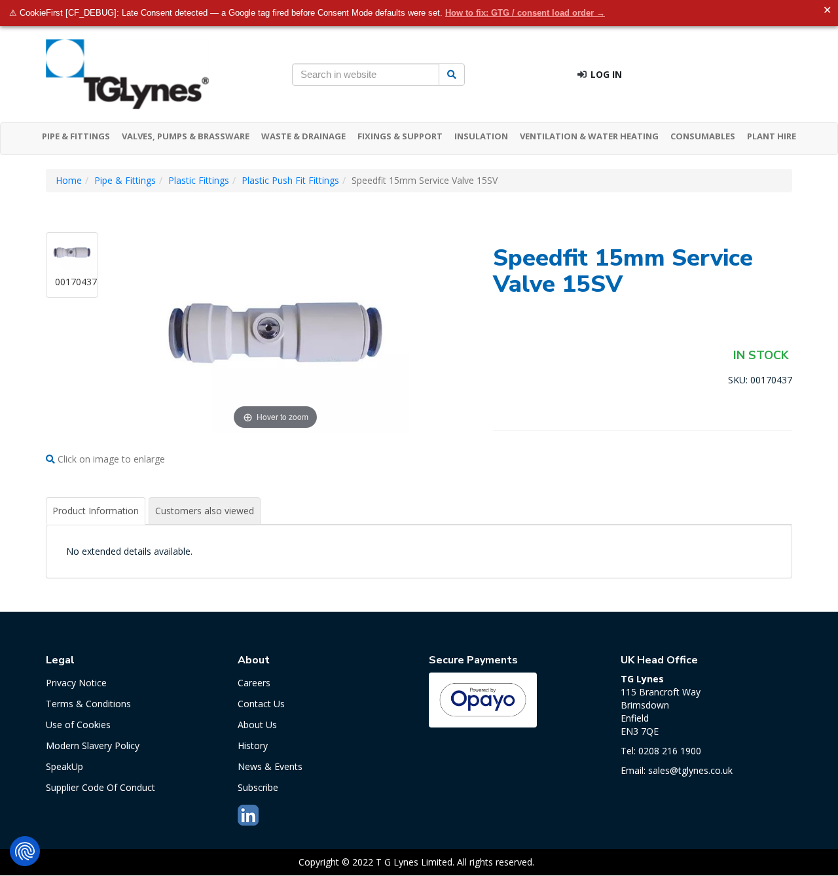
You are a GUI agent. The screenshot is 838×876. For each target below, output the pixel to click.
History (253, 745)
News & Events (270, 766)
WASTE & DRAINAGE (303, 136)
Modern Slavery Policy (92, 745)
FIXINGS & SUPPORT (400, 136)
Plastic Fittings (198, 180)
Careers (254, 682)
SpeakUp (64, 766)
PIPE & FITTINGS (76, 136)
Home (69, 180)
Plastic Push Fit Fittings (290, 180)
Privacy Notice (76, 682)
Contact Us (261, 703)
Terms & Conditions (88, 703)
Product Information (95, 510)
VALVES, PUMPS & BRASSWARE (185, 136)
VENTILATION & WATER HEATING (589, 136)
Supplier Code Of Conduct (100, 787)
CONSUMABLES (702, 136)
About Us (257, 724)
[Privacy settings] (25, 851)
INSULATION (481, 136)
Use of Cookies (78, 724)
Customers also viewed (204, 510)
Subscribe (258, 787)
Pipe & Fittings (125, 180)
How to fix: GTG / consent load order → (525, 13)
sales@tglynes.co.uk (690, 770)
